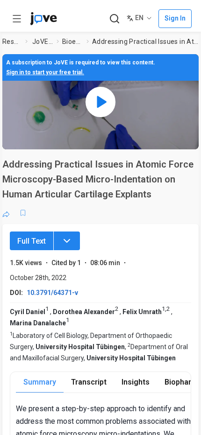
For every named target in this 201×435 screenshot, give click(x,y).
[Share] (6, 213)
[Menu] (67, 241)
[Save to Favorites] (23, 213)
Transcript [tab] (89, 382)
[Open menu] (16, 18)
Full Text (31, 241)
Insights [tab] (136, 382)
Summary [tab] (39, 382)
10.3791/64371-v (52, 292)
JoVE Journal (42, 41)
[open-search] (114, 19)
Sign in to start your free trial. (45, 72)
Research (12, 41)
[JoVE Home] (43, 18)
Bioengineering (72, 41)
